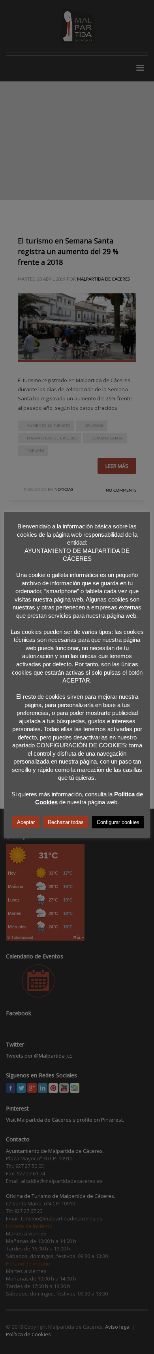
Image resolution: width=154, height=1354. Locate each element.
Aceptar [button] (26, 822)
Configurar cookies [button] (118, 822)
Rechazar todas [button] (66, 822)
